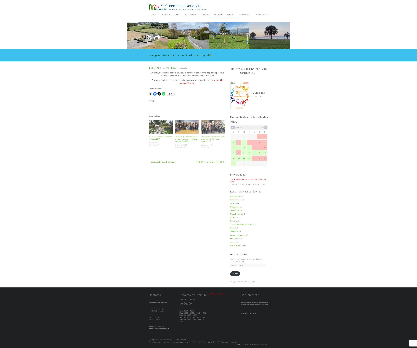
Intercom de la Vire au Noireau (241, 225)
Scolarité (205, 15)
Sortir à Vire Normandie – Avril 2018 (211, 162)
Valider (235, 274)
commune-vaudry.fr (185, 6)
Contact (230, 15)
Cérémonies (234, 207)
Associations (218, 15)
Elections (233, 221)
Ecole (232, 217)
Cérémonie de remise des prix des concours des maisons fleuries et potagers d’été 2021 (186, 139)
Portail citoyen (260, 15)
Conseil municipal (236, 214)
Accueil (153, 15)
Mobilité (233, 228)
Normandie (234, 232)
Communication (236, 210)
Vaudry (177, 15)
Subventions (234, 239)
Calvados (233, 203)
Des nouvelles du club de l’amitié (162, 162)
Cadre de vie (177, 68)
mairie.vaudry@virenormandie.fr (159, 329)
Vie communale (190, 15)
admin (153, 68)
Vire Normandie (244, 15)
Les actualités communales (251, 344)
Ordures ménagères (237, 235)
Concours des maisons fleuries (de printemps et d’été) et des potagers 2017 (213, 139)
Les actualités (165, 15)
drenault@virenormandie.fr (249, 313)
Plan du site (264, 344)
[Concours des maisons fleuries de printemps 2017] (161, 127)
